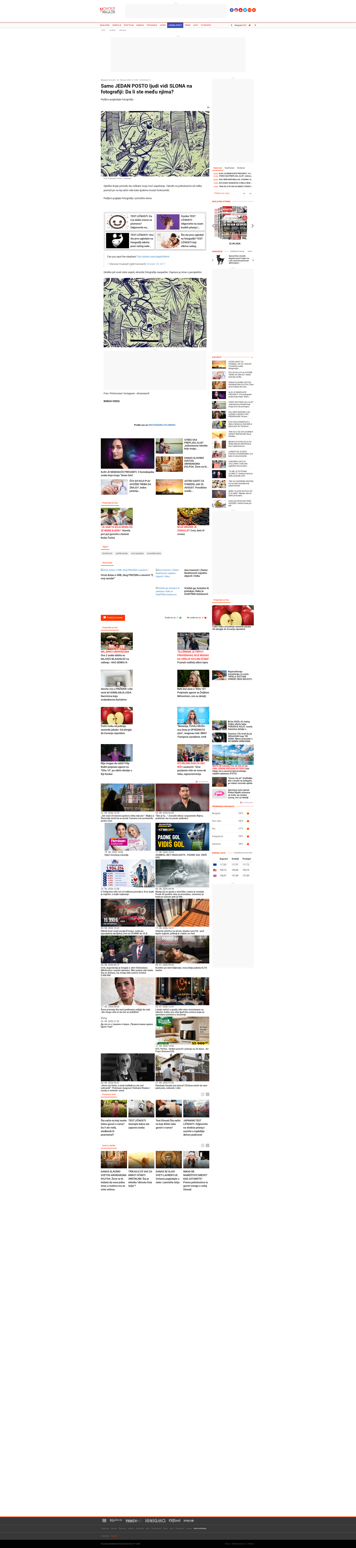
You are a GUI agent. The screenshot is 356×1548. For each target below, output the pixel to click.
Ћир (249, 10)
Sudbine (112, 30)
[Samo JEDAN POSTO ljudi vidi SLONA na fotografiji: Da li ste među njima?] (155, 144)
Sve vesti (217, 357)
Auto (195, 25)
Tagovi (105, 547)
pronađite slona (154, 553)
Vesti (103, 30)
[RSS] (252, 357)
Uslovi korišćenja (200, 1528)
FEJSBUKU (170, 425)
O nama (189, 1528)
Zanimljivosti (175, 25)
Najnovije (217, 168)
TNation (251, 1544)
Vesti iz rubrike (108, 1145)
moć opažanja (137, 553)
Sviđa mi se (172, 617)
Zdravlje (116, 25)
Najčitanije (229, 168)
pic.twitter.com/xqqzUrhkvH (153, 256)
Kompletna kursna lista (243, 853)
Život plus (129, 25)
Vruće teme (107, 563)
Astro (163, 25)
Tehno (188, 25)
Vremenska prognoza (223, 806)
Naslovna (105, 25)
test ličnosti (107, 553)
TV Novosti (206, 25)
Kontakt (114, 1536)
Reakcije (241, 168)
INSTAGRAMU (156, 425)
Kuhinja (140, 25)
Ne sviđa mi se (195, 617)
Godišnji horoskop (237, 251)
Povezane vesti (109, 1094)
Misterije (122, 30)
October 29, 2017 (156, 264)
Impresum (105, 1536)
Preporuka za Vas (110, 503)
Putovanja (152, 25)
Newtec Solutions (238, 1544)
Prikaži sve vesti (221, 193)
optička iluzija (122, 553)
